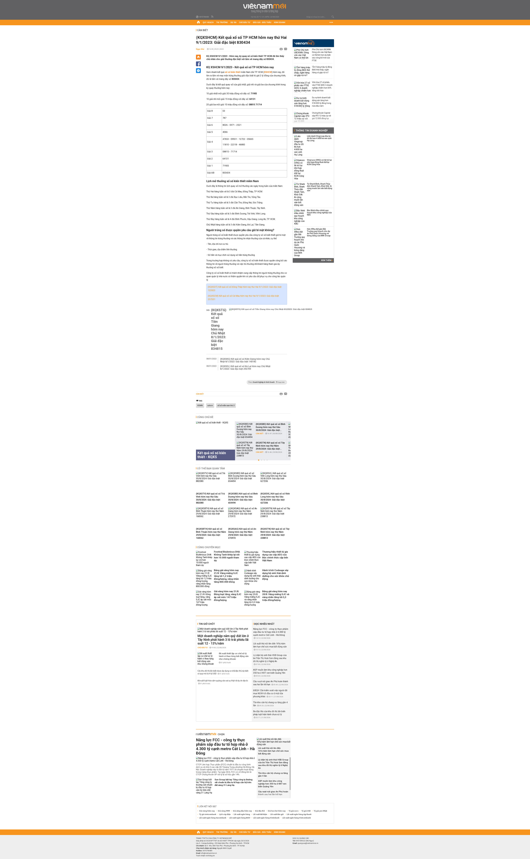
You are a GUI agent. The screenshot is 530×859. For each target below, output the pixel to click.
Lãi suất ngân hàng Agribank (299, 814)
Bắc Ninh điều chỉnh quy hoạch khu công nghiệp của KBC (319, 212)
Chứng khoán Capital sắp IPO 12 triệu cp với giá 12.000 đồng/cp (321, 116)
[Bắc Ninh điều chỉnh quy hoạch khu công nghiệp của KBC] (299, 217)
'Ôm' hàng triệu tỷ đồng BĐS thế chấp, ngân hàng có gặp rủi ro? (322, 70)
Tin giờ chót (207, 623)
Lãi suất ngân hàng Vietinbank (266, 818)
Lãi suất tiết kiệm (260, 814)
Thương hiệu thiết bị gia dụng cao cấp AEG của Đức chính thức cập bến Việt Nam (275, 556)
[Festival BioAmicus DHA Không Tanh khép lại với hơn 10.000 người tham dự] (204, 559)
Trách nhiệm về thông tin (205, 856)
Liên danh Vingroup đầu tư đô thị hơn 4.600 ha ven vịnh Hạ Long (319, 138)
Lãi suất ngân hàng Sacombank (212, 818)
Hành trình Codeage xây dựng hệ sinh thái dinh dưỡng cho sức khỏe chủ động (275, 574)
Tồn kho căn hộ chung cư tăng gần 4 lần (273, 774)
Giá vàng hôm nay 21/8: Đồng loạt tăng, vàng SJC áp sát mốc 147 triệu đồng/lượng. (227, 595)
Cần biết (202, 30)
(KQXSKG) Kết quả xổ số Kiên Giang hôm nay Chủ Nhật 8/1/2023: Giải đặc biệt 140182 (245, 360)
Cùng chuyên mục (208, 547)
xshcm (210, 405)
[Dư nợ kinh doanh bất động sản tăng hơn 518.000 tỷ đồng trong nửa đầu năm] (302, 102)
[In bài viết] (280, 49)
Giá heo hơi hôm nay (277, 811)
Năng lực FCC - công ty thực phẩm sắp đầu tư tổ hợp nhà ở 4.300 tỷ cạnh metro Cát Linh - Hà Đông (270, 632)
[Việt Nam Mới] (265, 8)
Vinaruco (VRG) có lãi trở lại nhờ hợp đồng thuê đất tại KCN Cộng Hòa (319, 162)
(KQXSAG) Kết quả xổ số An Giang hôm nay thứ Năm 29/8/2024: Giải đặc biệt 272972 (242, 533)
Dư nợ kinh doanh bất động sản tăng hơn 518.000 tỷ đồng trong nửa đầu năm (321, 101)
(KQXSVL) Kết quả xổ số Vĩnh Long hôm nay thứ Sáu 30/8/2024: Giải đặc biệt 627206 (275, 498)
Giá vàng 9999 (224, 811)
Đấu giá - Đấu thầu (262, 22)
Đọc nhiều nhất (264, 623)
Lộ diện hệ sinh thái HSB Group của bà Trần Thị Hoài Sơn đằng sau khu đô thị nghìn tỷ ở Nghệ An (270, 658)
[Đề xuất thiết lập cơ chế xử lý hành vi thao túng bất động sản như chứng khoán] (206, 658)
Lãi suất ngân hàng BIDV (239, 818)
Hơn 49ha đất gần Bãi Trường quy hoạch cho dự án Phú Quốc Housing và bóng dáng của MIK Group (318, 232)
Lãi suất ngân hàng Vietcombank (296, 818)
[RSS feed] (212, 16)
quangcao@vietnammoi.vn (308, 843)
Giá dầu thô (260, 811)
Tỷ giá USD (306, 811)
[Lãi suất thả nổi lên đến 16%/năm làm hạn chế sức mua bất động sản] (274, 742)
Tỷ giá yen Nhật (320, 811)
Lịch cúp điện (225, 814)
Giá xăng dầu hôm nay (242, 811)
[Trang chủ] (198, 22)
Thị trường (222, 22)
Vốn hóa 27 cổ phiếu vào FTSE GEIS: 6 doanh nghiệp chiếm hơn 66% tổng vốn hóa (322, 86)
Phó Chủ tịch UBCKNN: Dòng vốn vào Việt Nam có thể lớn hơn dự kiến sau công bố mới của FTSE (322, 55)
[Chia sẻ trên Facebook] (198, 63)
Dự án (233, 22)
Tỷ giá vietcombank (207, 814)
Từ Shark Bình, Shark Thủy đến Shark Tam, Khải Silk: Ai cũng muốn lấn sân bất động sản (319, 187)
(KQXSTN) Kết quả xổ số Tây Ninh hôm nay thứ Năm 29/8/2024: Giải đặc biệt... (270, 445)
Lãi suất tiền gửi (277, 814)
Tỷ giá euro (293, 811)
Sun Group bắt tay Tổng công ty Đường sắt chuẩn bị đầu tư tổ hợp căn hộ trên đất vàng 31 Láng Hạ (233, 782)
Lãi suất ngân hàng (242, 814)
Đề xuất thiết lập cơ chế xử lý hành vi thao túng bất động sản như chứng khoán (234, 656)
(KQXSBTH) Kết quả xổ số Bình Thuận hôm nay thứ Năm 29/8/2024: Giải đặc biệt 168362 (211, 533)
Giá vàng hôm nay (207, 811)
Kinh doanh (279, 22)
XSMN (200, 405)
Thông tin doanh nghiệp (312, 130)
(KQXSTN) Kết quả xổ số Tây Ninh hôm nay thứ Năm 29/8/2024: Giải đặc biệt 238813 (274, 533)
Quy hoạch (208, 22)
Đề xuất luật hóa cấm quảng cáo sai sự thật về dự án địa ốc (223, 681)
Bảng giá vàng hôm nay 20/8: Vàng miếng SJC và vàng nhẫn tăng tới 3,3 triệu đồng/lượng (275, 595)
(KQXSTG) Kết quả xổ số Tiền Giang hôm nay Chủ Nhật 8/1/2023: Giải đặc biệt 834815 (218, 329)
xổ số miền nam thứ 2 (226, 405)
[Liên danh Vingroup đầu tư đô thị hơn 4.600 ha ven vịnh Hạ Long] (299, 145)
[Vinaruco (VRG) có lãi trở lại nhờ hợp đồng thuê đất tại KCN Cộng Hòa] (299, 169)
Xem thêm (326, 260)
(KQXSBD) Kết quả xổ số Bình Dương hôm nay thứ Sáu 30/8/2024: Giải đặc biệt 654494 (243, 498)
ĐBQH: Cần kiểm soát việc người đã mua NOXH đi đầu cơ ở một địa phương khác (270, 693)
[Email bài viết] (285, 49)
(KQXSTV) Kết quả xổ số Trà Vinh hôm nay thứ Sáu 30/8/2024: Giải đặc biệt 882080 (210, 498)
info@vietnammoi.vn (209, 853)
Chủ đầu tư (244, 22)
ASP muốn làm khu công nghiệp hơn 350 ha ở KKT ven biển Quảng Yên (272, 784)
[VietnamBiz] (304, 43)
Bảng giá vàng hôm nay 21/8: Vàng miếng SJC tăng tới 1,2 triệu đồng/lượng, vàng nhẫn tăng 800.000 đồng (226, 576)
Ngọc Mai (200, 49)
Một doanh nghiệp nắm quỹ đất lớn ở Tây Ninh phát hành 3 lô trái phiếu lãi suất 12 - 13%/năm (223, 639)
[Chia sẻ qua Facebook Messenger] (198, 70)
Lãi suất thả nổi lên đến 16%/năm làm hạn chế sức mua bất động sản (273, 751)
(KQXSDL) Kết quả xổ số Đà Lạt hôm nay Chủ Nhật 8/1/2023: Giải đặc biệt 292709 (245, 367)
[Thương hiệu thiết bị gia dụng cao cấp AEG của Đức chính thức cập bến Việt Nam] (252, 559)
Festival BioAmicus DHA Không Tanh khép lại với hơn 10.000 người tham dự (227, 556)
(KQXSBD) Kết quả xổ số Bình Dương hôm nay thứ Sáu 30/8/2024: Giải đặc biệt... (270, 427)
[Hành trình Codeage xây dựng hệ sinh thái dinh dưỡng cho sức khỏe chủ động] (252, 578)
